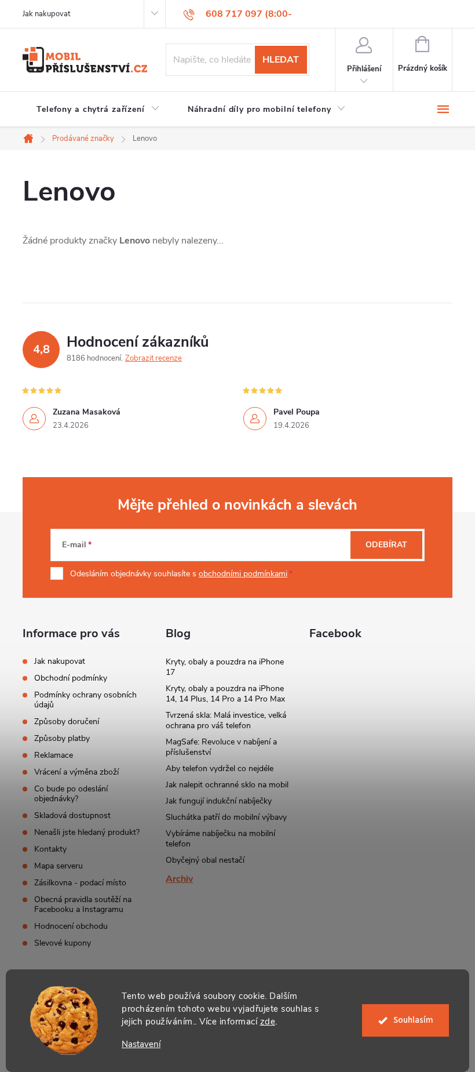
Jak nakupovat (46, 14)
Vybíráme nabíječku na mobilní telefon (220, 838)
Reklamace (53, 755)
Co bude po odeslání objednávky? (71, 793)
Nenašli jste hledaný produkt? (87, 832)
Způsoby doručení (66, 721)
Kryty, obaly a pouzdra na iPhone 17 (225, 667)
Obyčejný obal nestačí (205, 860)
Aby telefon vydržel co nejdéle (219, 768)
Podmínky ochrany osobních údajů (85, 699)
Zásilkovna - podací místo (80, 882)
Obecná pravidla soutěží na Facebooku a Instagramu (82, 904)
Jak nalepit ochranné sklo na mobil (227, 784)
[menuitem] (98, 110)
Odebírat (386, 544)
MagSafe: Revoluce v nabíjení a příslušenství (221, 747)
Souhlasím (413, 1020)
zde (268, 1021)
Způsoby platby (62, 738)
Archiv (179, 879)
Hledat (280, 59)
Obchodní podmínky (70, 678)
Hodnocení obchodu (71, 926)
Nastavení (141, 1044)
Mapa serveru (58, 865)
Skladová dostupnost (72, 815)
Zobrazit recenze (153, 358)
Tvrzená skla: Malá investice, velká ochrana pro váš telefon (226, 720)
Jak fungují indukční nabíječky (219, 800)
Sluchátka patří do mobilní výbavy (226, 817)
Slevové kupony (62, 943)
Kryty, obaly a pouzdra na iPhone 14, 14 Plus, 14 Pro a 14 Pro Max (225, 693)
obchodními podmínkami (243, 573)
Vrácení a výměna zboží (76, 771)
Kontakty (50, 849)
